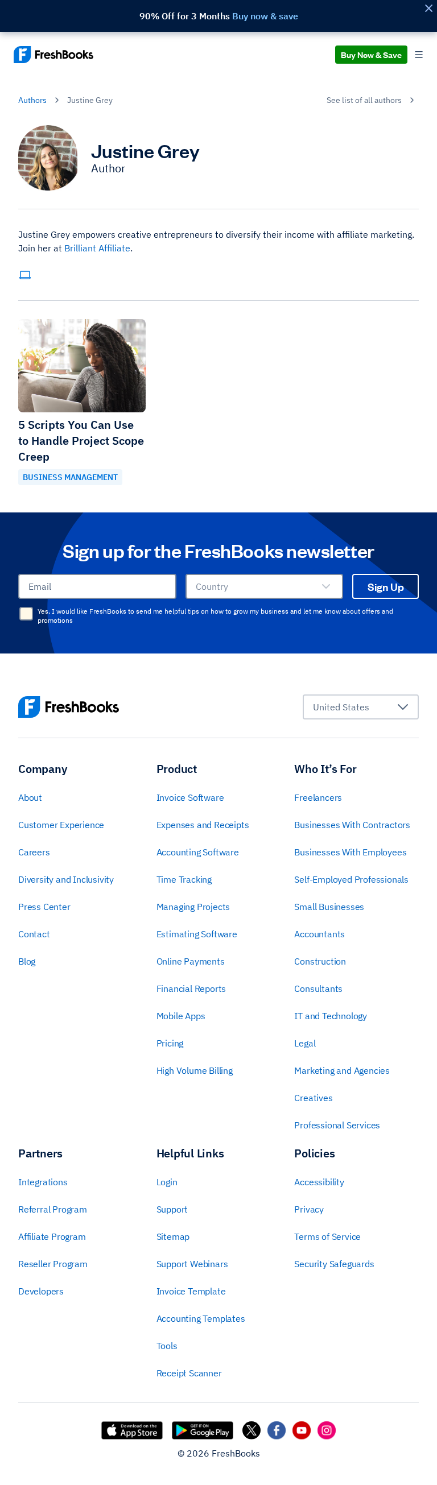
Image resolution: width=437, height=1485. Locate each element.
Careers (34, 852)
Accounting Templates (200, 1318)
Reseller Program (53, 1263)
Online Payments (190, 961)
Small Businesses (329, 906)
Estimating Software (196, 934)
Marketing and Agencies (342, 1070)
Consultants (318, 988)
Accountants (319, 934)
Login (167, 1182)
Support (172, 1209)
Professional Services (337, 1125)
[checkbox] (26, 614)
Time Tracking (184, 879)
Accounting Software (197, 852)
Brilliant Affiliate (97, 248)
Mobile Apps (180, 1015)
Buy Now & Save (371, 54)
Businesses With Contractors (352, 824)
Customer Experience (61, 824)
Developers (41, 1291)
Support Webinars (192, 1263)
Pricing (170, 1043)
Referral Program (52, 1209)
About (30, 797)
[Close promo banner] (428, 8)
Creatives (313, 1097)
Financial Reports (191, 988)
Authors (32, 100)
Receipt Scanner (189, 1373)
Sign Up (386, 586)
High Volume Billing (194, 1070)
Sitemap (173, 1236)
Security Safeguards (334, 1263)
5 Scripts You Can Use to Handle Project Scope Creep (81, 440)
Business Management (70, 477)
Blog (26, 961)
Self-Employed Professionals (351, 879)
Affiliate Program (52, 1236)
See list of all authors (364, 100)
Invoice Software (190, 797)
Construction (320, 961)
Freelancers (318, 797)
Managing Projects (193, 906)
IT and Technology (330, 1015)
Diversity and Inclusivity (66, 879)
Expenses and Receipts (202, 824)
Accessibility (319, 1182)
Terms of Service (327, 1236)
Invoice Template (191, 1291)
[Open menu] (419, 55)
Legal (304, 1043)
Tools (167, 1345)
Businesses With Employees (350, 852)
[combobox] (264, 586)
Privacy (309, 1209)
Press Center (44, 906)
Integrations (43, 1182)
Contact (34, 934)
